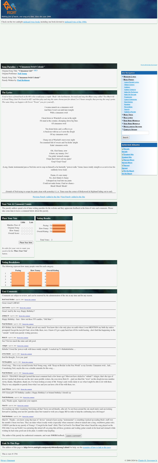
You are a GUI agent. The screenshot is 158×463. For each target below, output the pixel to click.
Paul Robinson (23, 80)
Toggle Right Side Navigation (149, 65)
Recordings (128, 107)
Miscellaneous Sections (133, 127)
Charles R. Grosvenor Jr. (147, 460)
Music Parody (129, 80)
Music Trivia (128, 115)
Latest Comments (130, 99)
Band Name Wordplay (132, 121)
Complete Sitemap (130, 129)
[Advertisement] (79, 43)
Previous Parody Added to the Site (46, 196)
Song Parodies (9, 66)
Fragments (128, 97)
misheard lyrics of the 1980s (76, 21)
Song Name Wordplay (132, 124)
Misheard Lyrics (130, 77)
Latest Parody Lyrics (131, 82)
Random (127, 104)
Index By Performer (131, 92)
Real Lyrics (128, 118)
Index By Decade (130, 95)
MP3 (35, 70)
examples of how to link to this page (97, 447)
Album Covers (129, 85)
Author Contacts (130, 90)
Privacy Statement (8, 460)
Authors (127, 87)
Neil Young (22, 73)
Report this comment (30, 299)
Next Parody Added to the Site (73, 196)
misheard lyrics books (31, 21)
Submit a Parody (130, 112)
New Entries (128, 102)
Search (126, 109)
